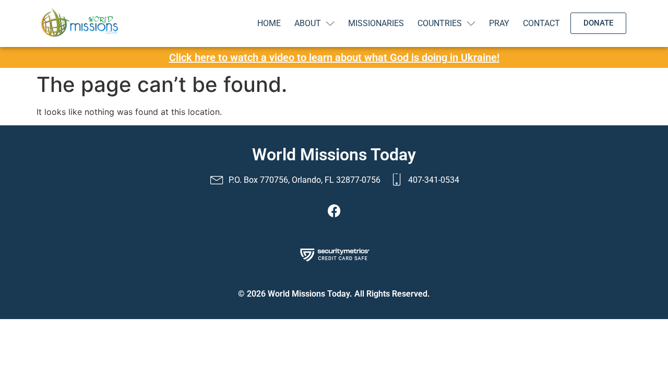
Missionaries (376, 23)
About (307, 23)
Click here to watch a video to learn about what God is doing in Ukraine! (334, 57)
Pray (499, 23)
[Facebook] (334, 210)
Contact (541, 23)
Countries (440, 23)
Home (269, 23)
